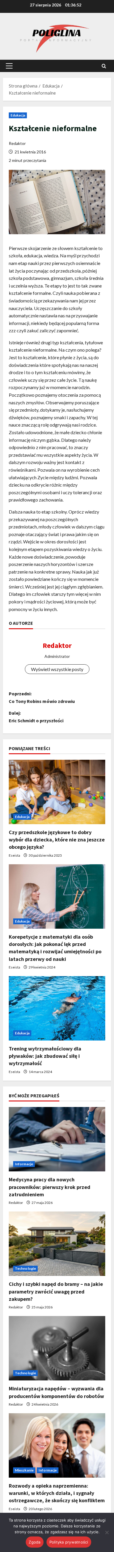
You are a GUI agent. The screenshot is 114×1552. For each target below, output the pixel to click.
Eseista (14, 855)
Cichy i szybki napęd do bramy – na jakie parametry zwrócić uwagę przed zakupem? (56, 1291)
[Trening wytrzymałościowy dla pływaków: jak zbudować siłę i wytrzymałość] (57, 1008)
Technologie (25, 1268)
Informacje (24, 1164)
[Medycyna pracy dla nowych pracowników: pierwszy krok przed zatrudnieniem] (57, 1139)
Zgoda (34, 1542)
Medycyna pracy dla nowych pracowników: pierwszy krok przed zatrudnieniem (49, 1186)
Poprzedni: (42, 697)
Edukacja (18, 115)
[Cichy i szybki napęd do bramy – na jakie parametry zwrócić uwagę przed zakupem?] (57, 1244)
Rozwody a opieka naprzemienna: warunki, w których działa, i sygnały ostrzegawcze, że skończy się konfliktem (57, 1493)
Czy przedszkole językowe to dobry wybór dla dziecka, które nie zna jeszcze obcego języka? (57, 839)
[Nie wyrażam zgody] (107, 1532)
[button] (9, 66)
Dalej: (36, 716)
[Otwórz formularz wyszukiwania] (104, 66)
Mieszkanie (24, 1470)
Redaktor (17, 143)
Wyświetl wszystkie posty (57, 669)
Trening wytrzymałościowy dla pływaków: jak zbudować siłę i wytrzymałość (45, 1056)
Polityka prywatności (68, 1542)
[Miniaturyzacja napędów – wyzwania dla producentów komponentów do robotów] (57, 1348)
